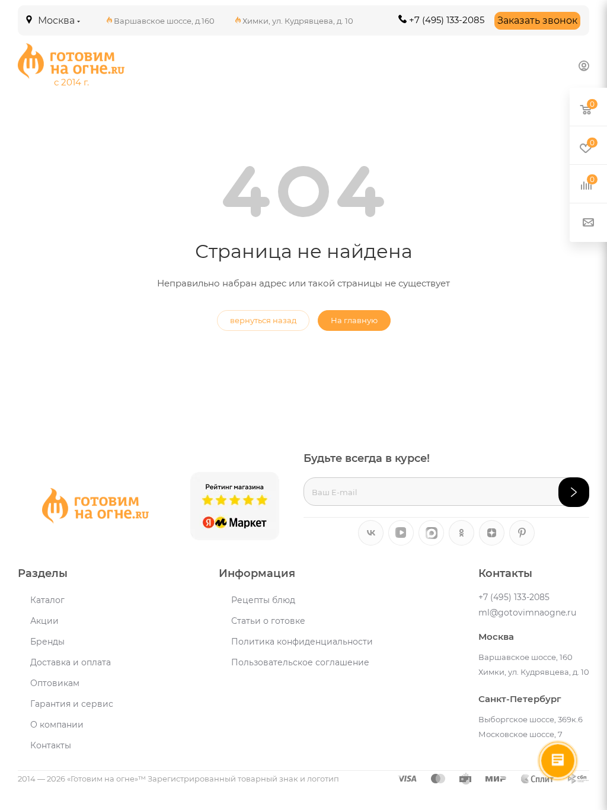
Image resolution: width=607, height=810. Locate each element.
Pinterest (522, 533)
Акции (44, 621)
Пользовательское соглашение (300, 662)
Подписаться (573, 492)
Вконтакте (371, 533)
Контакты (50, 745)
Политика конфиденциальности (302, 641)
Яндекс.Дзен (491, 533)
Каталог (47, 600)
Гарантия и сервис (71, 704)
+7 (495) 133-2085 (446, 19)
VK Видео (401, 533)
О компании (57, 724)
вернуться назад (263, 320)
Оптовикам (54, 683)
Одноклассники (461, 533)
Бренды (47, 641)
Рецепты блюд (263, 600)
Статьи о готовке (268, 621)
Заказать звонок (537, 20)
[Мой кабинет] (584, 65)
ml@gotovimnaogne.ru (527, 612)
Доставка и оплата (70, 662)
